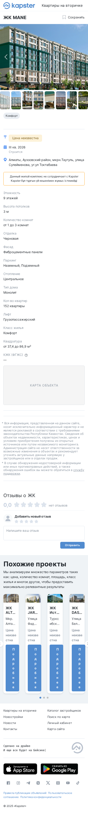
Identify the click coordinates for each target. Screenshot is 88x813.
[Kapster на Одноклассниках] (58, 782)
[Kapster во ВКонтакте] (38, 782)
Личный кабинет (59, 723)
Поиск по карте (58, 717)
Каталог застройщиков (64, 710)
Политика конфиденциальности (40, 797)
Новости (9, 723)
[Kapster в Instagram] (18, 782)
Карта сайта (56, 729)
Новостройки (13, 717)
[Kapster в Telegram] (28, 782)
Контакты (10, 729)
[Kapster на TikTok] (77, 782)
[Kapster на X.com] (48, 782)
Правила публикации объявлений (24, 793)
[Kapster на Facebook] (8, 782)
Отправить (72, 545)
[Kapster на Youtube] (68, 782)
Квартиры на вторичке (62, 5)
